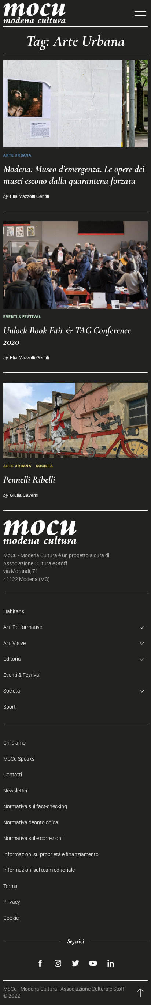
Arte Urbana (17, 155)
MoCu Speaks (18, 759)
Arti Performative (22, 627)
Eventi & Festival (22, 316)
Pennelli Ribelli (29, 479)
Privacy (11, 902)
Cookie (11, 918)
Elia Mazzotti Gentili (29, 196)
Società (44, 466)
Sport (9, 707)
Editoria (12, 659)
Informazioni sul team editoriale (39, 870)
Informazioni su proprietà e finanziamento (51, 854)
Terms (10, 886)
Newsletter (15, 791)
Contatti (12, 775)
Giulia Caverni (24, 495)
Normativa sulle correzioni (32, 838)
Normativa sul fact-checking (35, 806)
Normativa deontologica (30, 823)
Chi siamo (14, 743)
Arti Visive (14, 643)
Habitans (13, 611)
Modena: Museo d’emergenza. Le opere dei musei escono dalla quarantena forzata (73, 174)
